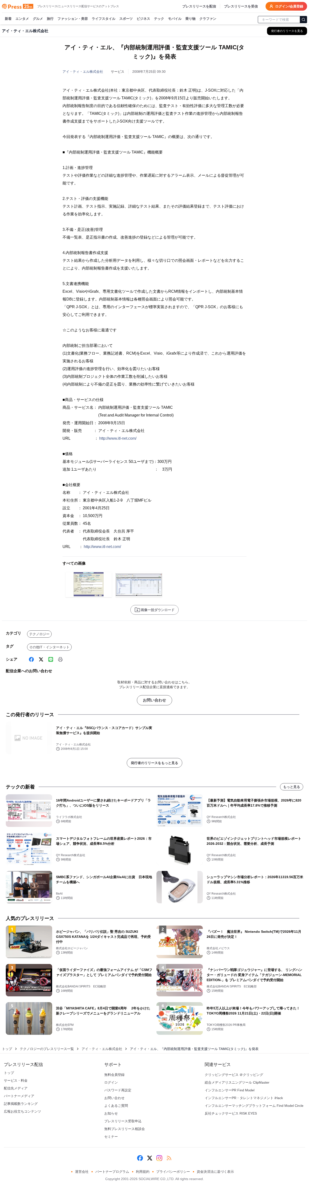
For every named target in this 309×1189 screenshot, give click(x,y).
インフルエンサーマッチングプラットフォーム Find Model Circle (254, 1106)
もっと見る (291, 787)
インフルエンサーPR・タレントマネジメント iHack (244, 1098)
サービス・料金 (16, 1080)
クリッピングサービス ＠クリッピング (234, 1075)
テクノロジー (39, 634)
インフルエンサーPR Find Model (229, 1090)
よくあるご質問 (116, 1106)
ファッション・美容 (72, 19)
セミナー (111, 1136)
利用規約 (142, 1172)
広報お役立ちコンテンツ (22, 1111)
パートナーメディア (19, 1096)
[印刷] (60, 659)
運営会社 (82, 1172)
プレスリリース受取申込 (122, 1121)
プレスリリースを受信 (241, 6)
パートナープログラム (112, 1172)
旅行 (50, 19)
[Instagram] (159, 1158)
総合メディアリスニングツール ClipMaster (237, 1082)
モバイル (175, 19)
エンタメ (22, 19)
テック (159, 19)
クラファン (207, 19)
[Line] (50, 659)
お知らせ (111, 1113)
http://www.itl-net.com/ (117, 438)
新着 (8, 19)
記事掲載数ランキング (21, 1104)
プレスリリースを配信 (199, 6)
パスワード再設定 (117, 1090)
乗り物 (190, 19)
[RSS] (169, 1158)
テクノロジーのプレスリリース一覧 (47, 1049)
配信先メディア (16, 1088)
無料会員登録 (114, 1075)
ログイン (111, 1082)
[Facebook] (31, 659)
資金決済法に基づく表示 (215, 1172)
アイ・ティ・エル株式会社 (83, 71)
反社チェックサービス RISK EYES (231, 1113)
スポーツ (126, 19)
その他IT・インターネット (49, 647)
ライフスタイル (103, 19)
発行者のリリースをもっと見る (154, 763)
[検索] (303, 19)
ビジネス (143, 19)
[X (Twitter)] (41, 659)
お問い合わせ (154, 700)
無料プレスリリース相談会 (124, 1129)
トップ (7, 1049)
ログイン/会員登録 (289, 6)
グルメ (38, 19)
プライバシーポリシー (173, 1172)
